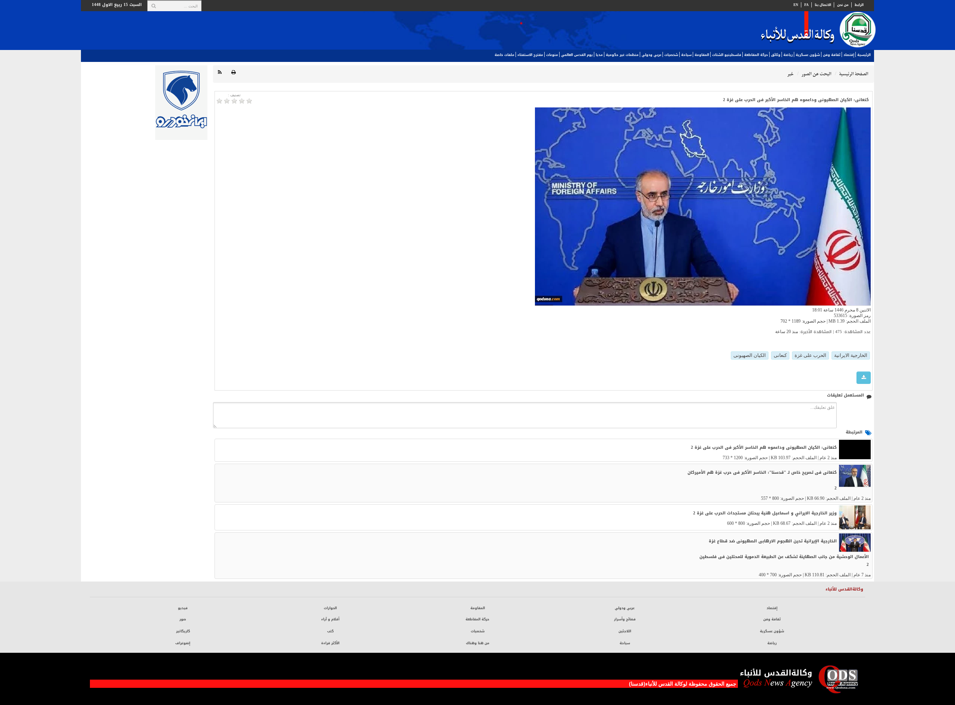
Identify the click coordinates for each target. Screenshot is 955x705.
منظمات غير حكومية (622, 54)
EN (795, 4)
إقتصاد (848, 54)
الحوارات (330, 608)
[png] (864, 378)
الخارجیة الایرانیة (850, 355)
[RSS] (219, 72)
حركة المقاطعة (756, 54)
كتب (330, 631)
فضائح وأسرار (625, 619)
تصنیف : (234, 95)
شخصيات (671, 54)
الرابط (859, 4)
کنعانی (780, 355)
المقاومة (702, 54)
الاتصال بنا (823, 4)
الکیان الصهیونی (749, 355)
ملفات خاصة (504, 54)
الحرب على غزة (810, 355)
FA (806, 4)
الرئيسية (864, 54)
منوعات (552, 54)
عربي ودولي (651, 54)
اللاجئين (625, 631)
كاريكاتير (183, 631)
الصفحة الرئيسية (853, 74)
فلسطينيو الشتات (726, 54)
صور (182, 619)
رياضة (788, 54)
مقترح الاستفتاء (530, 54)
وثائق (775, 54)
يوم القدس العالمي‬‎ (577, 54)
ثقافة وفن (831, 54)
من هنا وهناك (477, 643)
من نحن (843, 4)
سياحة (686, 54)
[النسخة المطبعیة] (233, 72)
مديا (599, 54)
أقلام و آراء (330, 619)
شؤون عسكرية (808, 54)
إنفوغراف (182, 643)
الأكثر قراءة (330, 643)
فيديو (183, 608)
